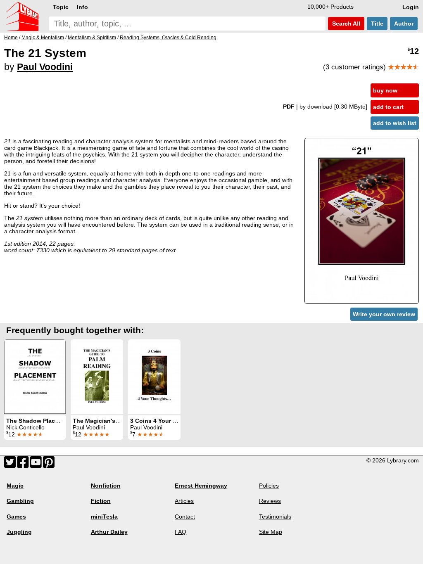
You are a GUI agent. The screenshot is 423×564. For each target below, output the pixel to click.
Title (377, 23)
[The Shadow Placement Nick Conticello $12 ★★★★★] (35, 376)
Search (345, 23)
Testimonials (275, 516)
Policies (269, 485)
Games (16, 516)
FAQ (180, 531)
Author (403, 23)
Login (410, 7)
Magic (15, 485)
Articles (184, 501)
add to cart (388, 107)
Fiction (101, 501)
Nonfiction (106, 485)
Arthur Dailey (109, 531)
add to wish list (394, 123)
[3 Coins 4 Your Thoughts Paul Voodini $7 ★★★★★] (154, 376)
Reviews (270, 501)
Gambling (20, 501)
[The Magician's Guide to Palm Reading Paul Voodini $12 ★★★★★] (97, 376)
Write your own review (384, 314)
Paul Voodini (45, 67)
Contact (185, 516)
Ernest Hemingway (201, 485)
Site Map (270, 531)
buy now (385, 90)
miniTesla (104, 516)
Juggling (19, 531)
